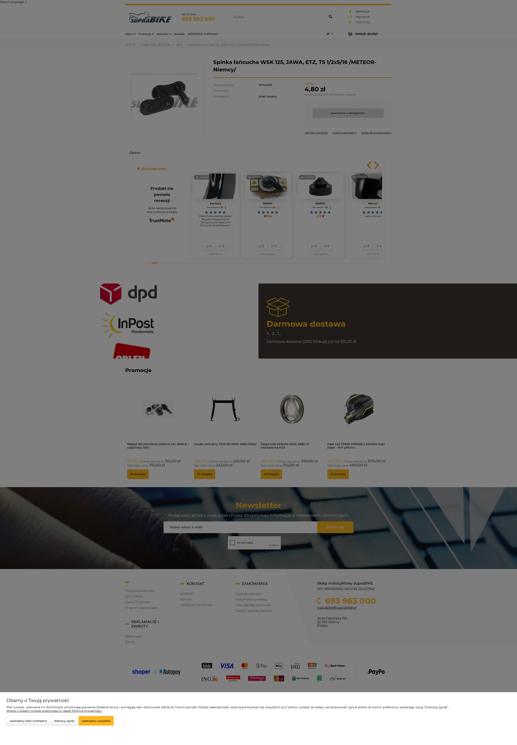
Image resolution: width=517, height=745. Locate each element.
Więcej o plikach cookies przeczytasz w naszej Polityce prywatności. (54, 711)
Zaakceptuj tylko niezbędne (28, 720)
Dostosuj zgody (64, 720)
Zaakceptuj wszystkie (96, 720)
